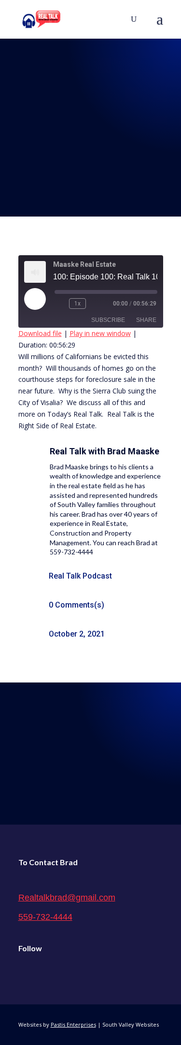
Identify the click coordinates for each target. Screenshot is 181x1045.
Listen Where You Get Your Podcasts (90, 745)
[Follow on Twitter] (46, 972)
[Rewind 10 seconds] (60, 303)
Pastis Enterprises (73, 1024)
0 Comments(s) (76, 605)
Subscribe (108, 320)
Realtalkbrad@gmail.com (66, 897)
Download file (40, 333)
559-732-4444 (45, 917)
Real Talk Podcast (80, 576)
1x (77, 303)
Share (146, 320)
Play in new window (100, 333)
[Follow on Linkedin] (66, 972)
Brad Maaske (133, 451)
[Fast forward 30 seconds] (95, 303)
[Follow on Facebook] (26, 972)
